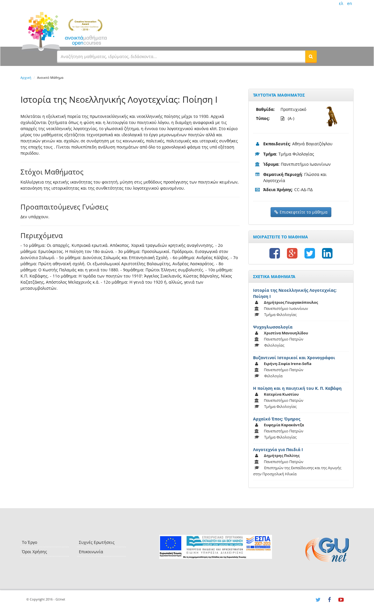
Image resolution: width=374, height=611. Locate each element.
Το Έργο (29, 542)
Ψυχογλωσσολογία (272, 327)
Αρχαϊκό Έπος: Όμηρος (276, 419)
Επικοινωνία (91, 551)
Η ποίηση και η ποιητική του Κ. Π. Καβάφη (297, 388)
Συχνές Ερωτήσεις (97, 542)
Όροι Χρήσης (34, 551)
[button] (311, 56)
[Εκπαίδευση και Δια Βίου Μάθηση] (215, 547)
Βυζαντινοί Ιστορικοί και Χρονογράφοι (294, 357)
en (349, 3)
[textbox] (181, 56)
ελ (341, 3)
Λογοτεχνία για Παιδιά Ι (278, 449)
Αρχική (25, 77)
